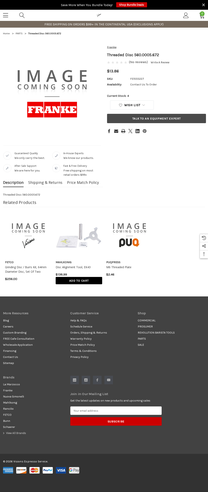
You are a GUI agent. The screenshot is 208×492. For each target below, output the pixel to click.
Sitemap (8, 363)
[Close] (203, 4)
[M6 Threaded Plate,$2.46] (129, 234)
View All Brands (15, 433)
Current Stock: (118, 96)
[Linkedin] (137, 131)
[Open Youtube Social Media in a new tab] (108, 380)
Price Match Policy (83, 182)
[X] (130, 131)
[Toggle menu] (6, 15)
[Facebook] (109, 131)
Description (13, 182)
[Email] (116, 131)
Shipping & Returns (45, 182)
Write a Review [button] (160, 62)
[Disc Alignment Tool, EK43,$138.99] (79, 234)
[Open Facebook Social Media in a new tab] (97, 380)
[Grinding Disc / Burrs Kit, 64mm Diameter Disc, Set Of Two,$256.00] (28, 234)
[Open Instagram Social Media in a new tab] (86, 380)
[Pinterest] (145, 131)
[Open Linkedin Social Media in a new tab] (74, 380)
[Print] (123, 131)
